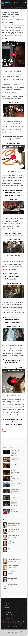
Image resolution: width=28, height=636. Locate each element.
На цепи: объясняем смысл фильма (15, 472)
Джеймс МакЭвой (13, 529)
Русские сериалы (9, 614)
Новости (7, 603)
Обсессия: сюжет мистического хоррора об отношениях (15, 453)
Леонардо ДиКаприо (14, 535)
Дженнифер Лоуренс (14, 559)
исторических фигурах (7, 25)
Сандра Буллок (12, 578)
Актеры (6, 605)
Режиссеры (7, 608)
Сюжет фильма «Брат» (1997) (14, 465)
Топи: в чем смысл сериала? (15, 496)
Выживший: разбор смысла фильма (15, 484)
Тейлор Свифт (12, 584)
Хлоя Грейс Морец (13, 565)
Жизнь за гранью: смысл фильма (15, 510)
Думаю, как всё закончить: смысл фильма (15, 478)
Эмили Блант (12, 572)
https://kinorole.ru (18, 632)
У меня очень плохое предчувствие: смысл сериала (14, 504)
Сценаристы (8, 612)
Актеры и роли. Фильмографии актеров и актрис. (14, 7)
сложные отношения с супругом (14, 131)
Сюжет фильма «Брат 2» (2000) (15, 458)
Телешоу (7, 616)
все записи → (20, 516)
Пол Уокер (11, 542)
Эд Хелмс (11, 548)
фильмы (4, 431)
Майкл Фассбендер (14, 523)
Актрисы (7, 607)
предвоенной (5, 269)
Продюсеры (7, 610)
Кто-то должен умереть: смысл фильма (15, 491)
